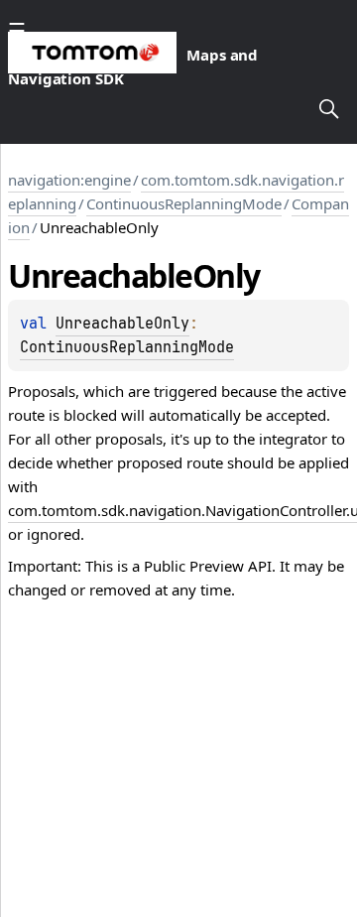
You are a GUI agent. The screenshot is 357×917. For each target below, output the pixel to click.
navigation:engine (69, 180)
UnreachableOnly (122, 323)
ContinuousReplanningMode (184, 203)
